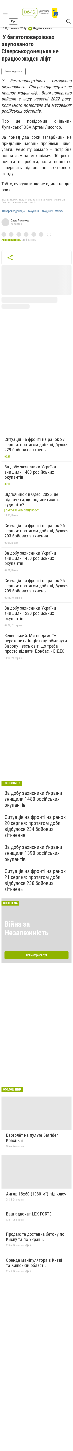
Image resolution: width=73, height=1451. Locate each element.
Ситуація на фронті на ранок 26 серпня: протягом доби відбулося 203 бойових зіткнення (36, 531)
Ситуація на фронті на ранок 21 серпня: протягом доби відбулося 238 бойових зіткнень (35, 880)
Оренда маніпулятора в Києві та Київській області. (34, 1263)
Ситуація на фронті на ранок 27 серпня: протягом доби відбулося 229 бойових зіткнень (36, 444)
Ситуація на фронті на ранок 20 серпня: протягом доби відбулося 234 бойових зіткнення (35, 826)
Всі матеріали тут (36, 955)
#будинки (47, 211)
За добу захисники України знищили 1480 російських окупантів (33, 799)
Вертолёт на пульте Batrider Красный (32, 1138)
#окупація (33, 211)
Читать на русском (13, 71)
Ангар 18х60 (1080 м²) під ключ (36, 1194)
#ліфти (59, 211)
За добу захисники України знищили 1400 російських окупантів (30, 472)
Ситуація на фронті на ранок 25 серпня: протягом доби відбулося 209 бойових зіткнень (36, 586)
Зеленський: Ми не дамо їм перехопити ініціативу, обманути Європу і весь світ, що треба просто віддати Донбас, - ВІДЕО (35, 643)
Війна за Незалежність (26, 928)
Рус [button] (13, 21)
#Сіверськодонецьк (13, 211)
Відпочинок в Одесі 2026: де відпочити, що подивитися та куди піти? (32, 499)
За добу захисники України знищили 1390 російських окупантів (33, 853)
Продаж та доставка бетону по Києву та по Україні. (35, 1237)
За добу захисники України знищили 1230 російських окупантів (30, 613)
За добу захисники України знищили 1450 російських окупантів (30, 558)
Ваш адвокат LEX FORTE (28, 1214)
